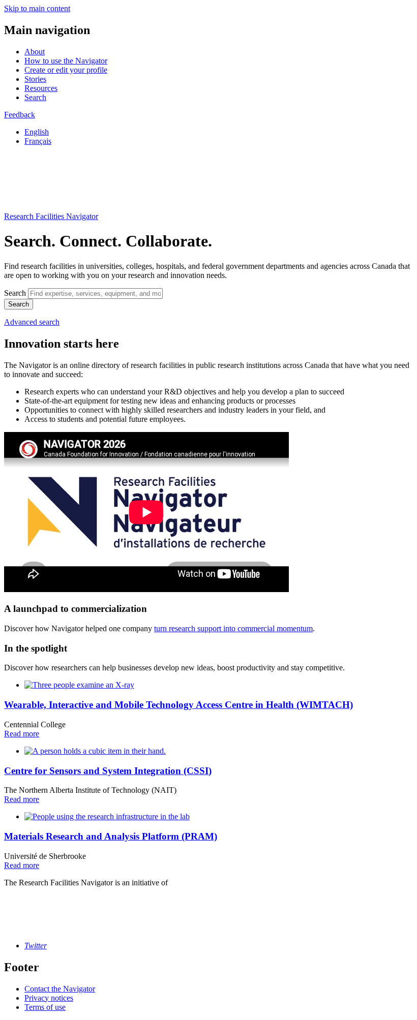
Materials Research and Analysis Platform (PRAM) (110, 836)
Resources (40, 88)
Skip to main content (37, 8)
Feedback (19, 114)
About (34, 51)
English (36, 132)
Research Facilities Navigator (51, 216)
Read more (21, 733)
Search (35, 97)
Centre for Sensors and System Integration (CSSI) (108, 770)
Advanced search (31, 322)
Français (37, 141)
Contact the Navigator (59, 988)
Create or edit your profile (65, 70)
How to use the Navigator (65, 60)
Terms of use (45, 1007)
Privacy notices (48, 998)
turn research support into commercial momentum (233, 628)
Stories (35, 79)
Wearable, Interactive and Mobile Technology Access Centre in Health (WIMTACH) (178, 704)
